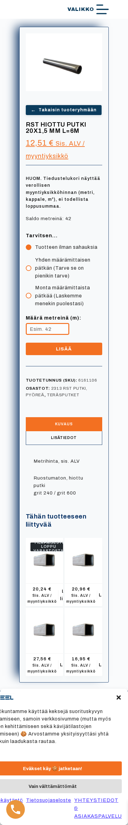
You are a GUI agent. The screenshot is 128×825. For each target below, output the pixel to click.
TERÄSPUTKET (63, 395)
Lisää (64, 348)
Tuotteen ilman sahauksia (66, 247)
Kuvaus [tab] (64, 424)
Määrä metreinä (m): (53, 318)
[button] (119, 697)
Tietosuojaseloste (48, 800)
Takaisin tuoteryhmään (64, 110)
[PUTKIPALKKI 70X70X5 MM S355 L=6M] (83, 557)
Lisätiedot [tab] (64, 438)
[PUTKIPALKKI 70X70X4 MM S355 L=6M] (83, 626)
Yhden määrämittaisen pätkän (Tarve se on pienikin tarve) (62, 267)
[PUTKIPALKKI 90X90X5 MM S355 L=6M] (44, 626)
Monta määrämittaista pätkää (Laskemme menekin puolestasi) (62, 295)
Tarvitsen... (42, 235)
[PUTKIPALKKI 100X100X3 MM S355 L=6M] (44, 557)
